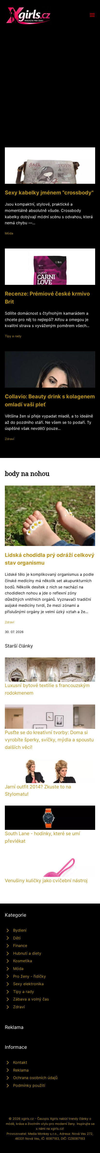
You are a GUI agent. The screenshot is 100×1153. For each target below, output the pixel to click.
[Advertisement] (50, 78)
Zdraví (9, 439)
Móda (9, 233)
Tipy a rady (13, 336)
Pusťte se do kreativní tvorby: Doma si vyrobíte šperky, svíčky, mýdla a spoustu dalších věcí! (49, 739)
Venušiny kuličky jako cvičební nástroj (46, 880)
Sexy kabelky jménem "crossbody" (49, 192)
